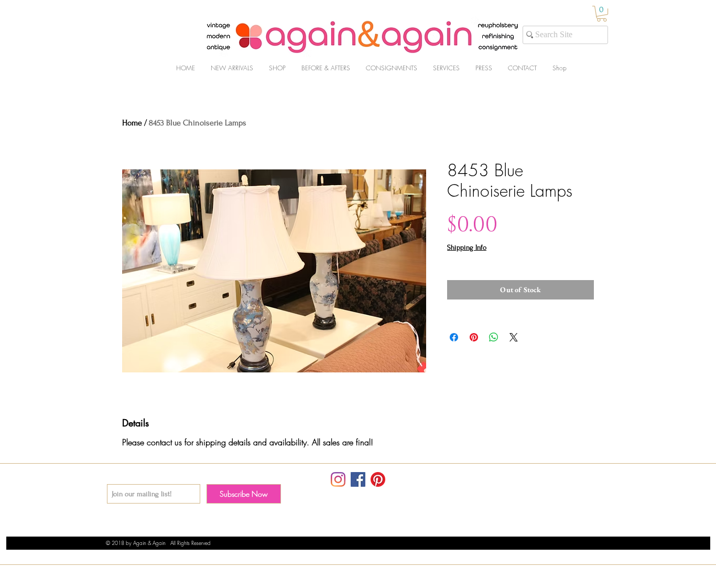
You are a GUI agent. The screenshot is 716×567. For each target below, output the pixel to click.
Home (132, 122)
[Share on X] (513, 337)
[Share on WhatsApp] (493, 337)
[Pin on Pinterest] (474, 337)
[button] (601, 14)
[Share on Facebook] (454, 337)
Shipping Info (466, 247)
